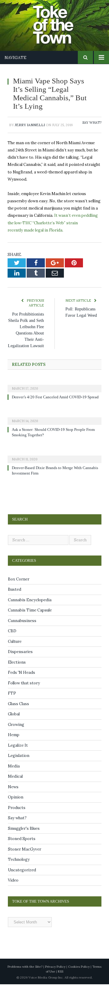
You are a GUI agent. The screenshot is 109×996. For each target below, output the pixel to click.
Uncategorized (22, 881)
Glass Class (18, 715)
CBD (12, 643)
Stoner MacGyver (24, 861)
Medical (15, 788)
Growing (16, 736)
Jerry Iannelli (30, 125)
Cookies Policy (79, 978)
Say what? (91, 122)
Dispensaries (20, 663)
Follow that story (24, 694)
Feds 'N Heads (21, 684)
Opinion (15, 809)
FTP (12, 705)
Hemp (13, 746)
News (13, 798)
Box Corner (18, 590)
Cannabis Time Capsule (30, 622)
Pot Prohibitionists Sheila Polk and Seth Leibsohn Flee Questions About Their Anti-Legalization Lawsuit (26, 333)
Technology (19, 871)
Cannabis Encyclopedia (29, 611)
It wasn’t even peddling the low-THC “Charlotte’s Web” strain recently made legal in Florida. (53, 222)
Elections (17, 674)
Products (16, 819)
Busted (14, 601)
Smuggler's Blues (24, 840)
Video (13, 892)
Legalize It (18, 757)
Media (14, 777)
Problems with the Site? (25, 978)
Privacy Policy (55, 978)
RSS (60, 983)
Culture (14, 653)
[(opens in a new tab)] (54, 390)
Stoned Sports (21, 850)
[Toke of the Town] (60, 21)
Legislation (18, 767)
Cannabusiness (22, 632)
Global (14, 726)
